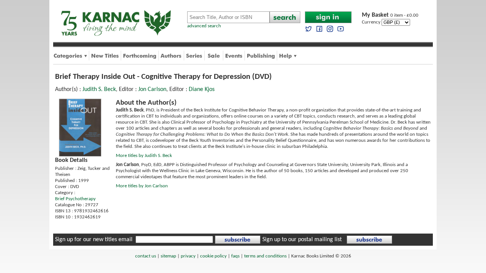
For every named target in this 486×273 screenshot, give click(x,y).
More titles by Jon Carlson (142, 186)
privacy (188, 256)
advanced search (204, 26)
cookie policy (213, 256)
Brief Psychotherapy (75, 198)
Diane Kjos (202, 89)
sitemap (168, 256)
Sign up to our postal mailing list (302, 240)
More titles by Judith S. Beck (144, 155)
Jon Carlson (152, 89)
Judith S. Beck (99, 89)
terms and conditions (265, 256)
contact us (145, 256)
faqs (235, 256)
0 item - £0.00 (390, 15)
